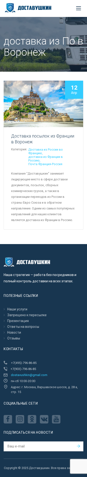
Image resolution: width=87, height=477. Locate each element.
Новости (14, 332)
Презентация (18, 321)
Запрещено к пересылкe (27, 315)
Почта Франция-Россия (45, 164)
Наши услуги (17, 309)
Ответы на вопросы (23, 327)
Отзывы (13, 338)
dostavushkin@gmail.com (29, 375)
